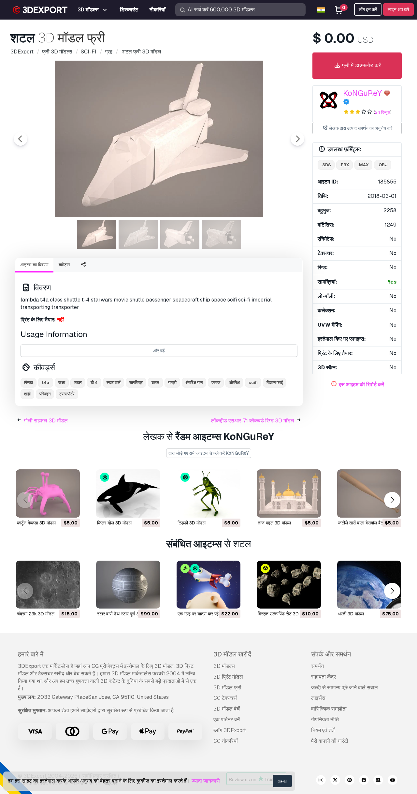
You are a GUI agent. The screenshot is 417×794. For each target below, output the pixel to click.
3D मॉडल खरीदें (232, 654)
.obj (383, 165)
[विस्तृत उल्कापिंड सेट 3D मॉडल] (289, 585)
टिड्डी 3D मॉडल (192, 523)
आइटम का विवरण (34, 265)
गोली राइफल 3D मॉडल (46, 420)
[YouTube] (392, 780)
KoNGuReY (362, 93)
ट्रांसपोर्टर (67, 394)
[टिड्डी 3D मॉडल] (208, 493)
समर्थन (317, 666)
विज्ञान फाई (274, 382)
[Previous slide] (20, 139)
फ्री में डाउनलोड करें (361, 65)
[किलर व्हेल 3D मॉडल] (128, 493)
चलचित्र (136, 382)
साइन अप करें (398, 9)
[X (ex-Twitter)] (335, 780)
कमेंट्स (64, 265)
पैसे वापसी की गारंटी (329, 741)
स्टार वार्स (114, 382)
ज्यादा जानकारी (206, 780)
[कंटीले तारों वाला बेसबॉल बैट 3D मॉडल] (369, 493)
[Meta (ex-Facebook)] (363, 780)
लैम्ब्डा (28, 382)
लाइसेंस (318, 698)
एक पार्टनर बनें (226, 719)
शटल (155, 382)
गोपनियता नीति (325, 719)
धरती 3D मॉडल (351, 614)
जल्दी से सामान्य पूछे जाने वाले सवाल (344, 687)
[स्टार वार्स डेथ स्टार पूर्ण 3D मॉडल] (128, 585)
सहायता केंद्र (323, 676)
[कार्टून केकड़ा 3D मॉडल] (48, 493)
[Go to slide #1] (96, 234)
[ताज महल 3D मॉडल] (289, 493)
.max (363, 165)
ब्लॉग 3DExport (229, 730)
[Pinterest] (349, 780)
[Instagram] (320, 780)
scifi (253, 382)
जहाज (215, 382)
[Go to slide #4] (221, 234)
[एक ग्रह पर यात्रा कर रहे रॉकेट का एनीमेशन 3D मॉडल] (208, 585)
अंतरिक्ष (234, 382)
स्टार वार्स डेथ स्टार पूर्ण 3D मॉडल (125, 614)
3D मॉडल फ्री (227, 687)
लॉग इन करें (368, 9)
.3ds (326, 165)
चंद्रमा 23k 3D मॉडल (35, 614)
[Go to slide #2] (138, 234)
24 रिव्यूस (382, 112)
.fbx (344, 165)
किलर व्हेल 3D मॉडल (114, 523)
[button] (392, 500)
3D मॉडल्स (224, 666)
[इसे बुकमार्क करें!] (70, 508)
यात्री (172, 382)
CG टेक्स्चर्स (225, 698)
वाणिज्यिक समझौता (329, 708)
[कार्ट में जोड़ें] (57, 508)
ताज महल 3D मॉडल (274, 523)
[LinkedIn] (378, 780)
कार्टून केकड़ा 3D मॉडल (36, 523)
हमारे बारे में (30, 654)
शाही (27, 394)
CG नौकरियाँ (225, 741)
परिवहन (44, 394)
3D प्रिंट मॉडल (228, 676)
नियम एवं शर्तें (323, 730)
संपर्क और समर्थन (331, 654)
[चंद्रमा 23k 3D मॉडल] (48, 585)
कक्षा (61, 382)
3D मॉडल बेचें (226, 708)
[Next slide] (297, 139)
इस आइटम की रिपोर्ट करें (361, 384)
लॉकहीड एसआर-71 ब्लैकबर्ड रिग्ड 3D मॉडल (252, 420)
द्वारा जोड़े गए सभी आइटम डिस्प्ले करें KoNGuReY (208, 453)
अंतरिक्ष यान (194, 382)
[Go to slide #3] (179, 234)
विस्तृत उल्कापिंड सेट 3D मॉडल (283, 614)
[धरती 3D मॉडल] (369, 585)
